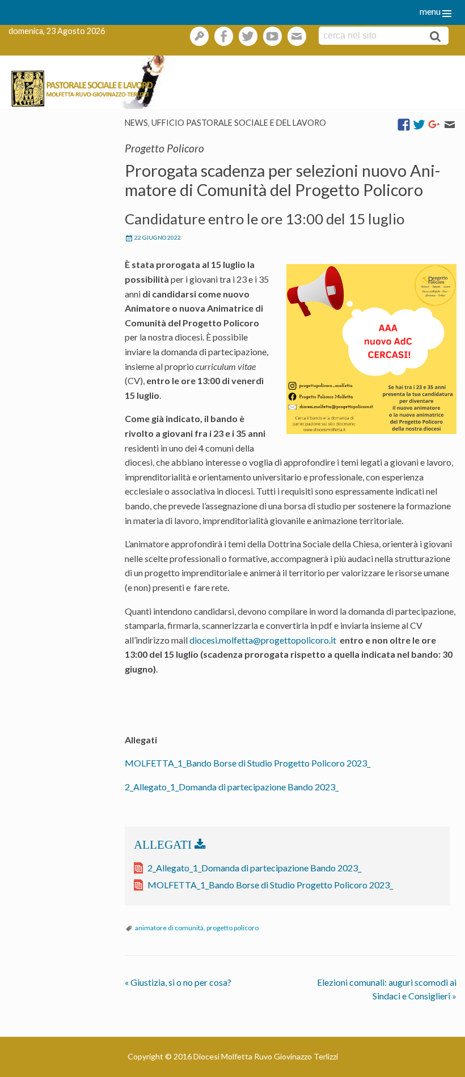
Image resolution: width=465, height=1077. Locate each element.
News (136, 122)
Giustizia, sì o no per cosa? (178, 982)
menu (430, 11)
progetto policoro (232, 927)
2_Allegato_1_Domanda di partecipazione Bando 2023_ (232, 786)
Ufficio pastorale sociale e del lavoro (238, 122)
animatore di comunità (169, 927)
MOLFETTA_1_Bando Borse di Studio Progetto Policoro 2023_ (247, 762)
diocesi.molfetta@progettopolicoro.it (263, 640)
